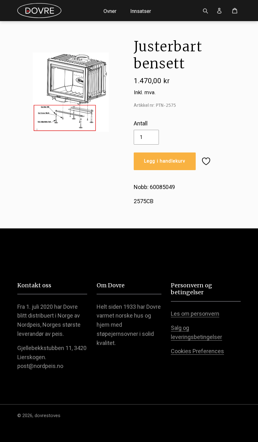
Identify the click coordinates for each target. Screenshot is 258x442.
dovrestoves (47, 415)
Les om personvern (195, 313)
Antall (141, 123)
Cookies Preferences (197, 351)
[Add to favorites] (206, 161)
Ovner (110, 11)
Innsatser (140, 11)
